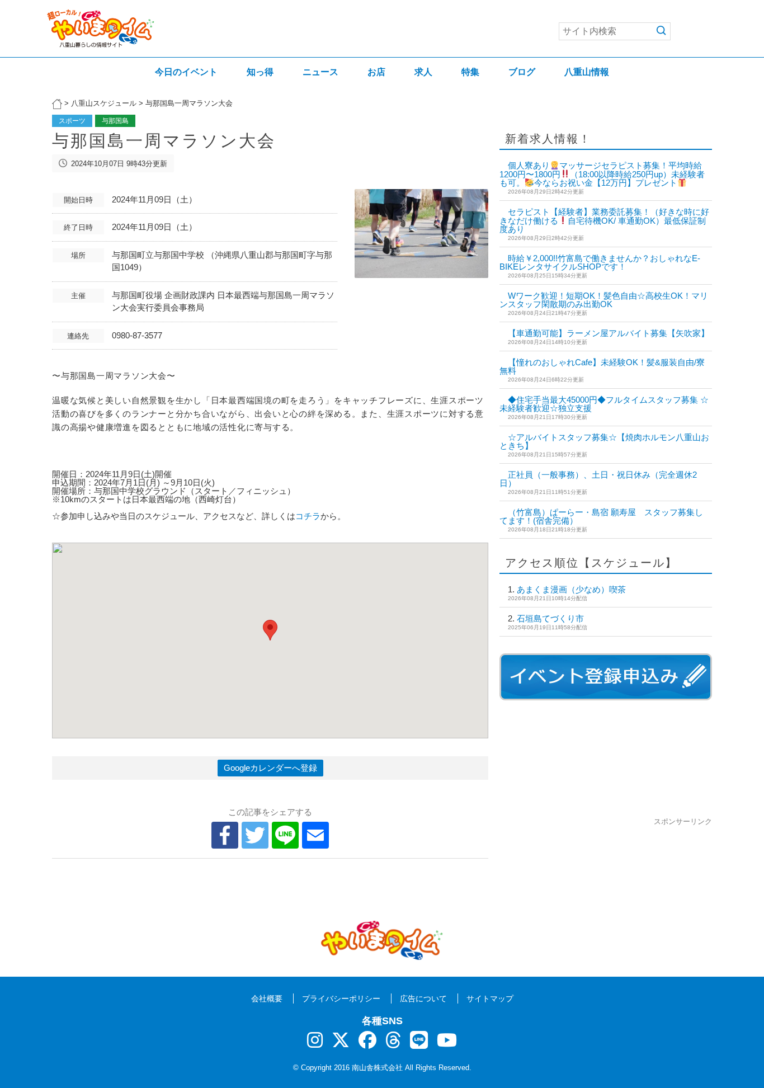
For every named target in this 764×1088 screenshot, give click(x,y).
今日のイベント (186, 72)
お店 (376, 72)
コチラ (307, 516)
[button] (270, 630)
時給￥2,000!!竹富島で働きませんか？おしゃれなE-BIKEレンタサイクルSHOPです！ (599, 262)
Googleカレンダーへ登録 (270, 768)
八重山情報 (586, 72)
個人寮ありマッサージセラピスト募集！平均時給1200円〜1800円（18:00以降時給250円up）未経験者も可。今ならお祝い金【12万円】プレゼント (602, 174)
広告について (423, 998)
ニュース (320, 72)
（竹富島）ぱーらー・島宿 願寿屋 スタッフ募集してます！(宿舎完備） (601, 516)
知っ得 (260, 72)
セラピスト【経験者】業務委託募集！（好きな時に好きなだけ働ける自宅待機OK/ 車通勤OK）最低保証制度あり (604, 220)
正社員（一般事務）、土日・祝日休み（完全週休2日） (598, 479)
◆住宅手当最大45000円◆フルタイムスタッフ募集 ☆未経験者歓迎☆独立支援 (604, 404)
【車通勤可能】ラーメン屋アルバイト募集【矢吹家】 (608, 333)
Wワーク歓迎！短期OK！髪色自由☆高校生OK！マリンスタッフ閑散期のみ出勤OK (603, 300)
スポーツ (72, 121)
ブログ (521, 72)
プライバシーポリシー (341, 998)
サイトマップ (489, 998)
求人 (423, 72)
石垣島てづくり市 (550, 618)
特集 (470, 72)
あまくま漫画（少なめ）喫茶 (571, 589)
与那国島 (115, 121)
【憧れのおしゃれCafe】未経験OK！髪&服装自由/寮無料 (602, 366)
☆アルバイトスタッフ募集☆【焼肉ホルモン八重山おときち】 (604, 441)
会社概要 (266, 998)
